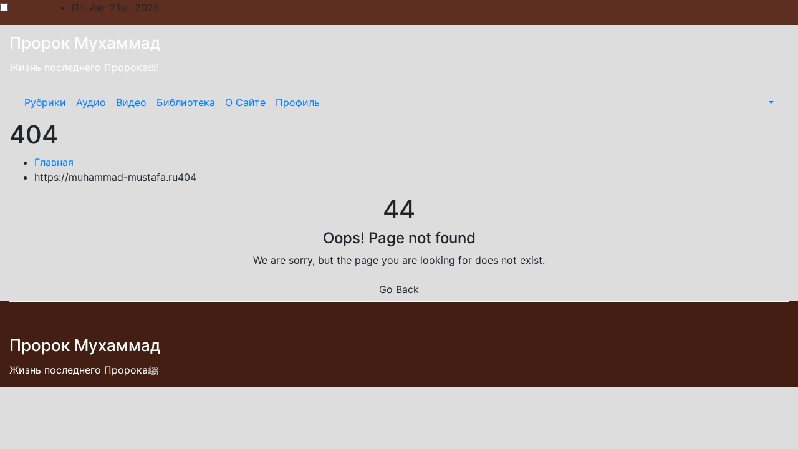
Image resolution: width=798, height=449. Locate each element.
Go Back (399, 289)
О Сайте (245, 102)
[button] (770, 102)
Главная (54, 162)
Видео (131, 102)
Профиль (298, 102)
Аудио (91, 102)
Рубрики (45, 102)
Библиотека (185, 102)
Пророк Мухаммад (85, 42)
